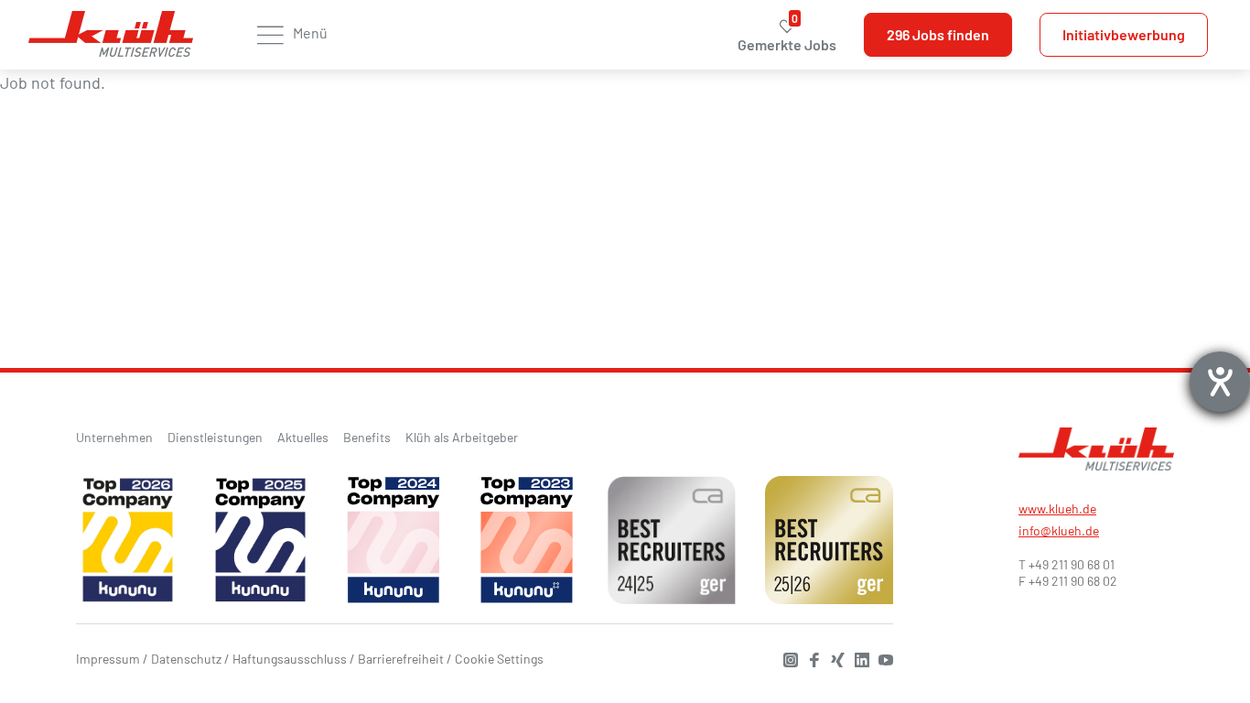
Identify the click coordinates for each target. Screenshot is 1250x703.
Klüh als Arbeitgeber (461, 437)
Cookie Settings (499, 658)
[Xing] (834, 657)
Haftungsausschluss (289, 658)
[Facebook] (810, 657)
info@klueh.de (1058, 530)
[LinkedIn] (857, 657)
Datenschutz (186, 658)
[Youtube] (881, 657)
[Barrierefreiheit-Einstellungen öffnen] (1220, 382)
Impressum (108, 658)
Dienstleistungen (215, 437)
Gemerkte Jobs (787, 35)
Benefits (367, 437)
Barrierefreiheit (401, 658)
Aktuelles (303, 437)
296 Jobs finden (938, 34)
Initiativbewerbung (1123, 34)
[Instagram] (786, 657)
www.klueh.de (1057, 508)
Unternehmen (114, 437)
